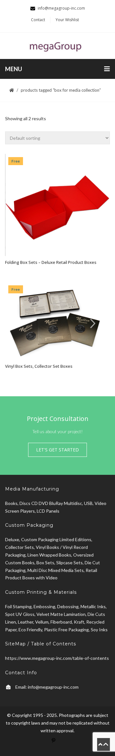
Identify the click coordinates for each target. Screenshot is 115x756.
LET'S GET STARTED (57, 450)
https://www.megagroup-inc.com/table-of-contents (57, 658)
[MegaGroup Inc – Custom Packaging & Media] (57, 46)
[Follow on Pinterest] (57, 744)
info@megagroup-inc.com (53, 687)
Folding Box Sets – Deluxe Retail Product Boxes (50, 262)
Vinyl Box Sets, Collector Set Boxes (39, 366)
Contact (38, 19)
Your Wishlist (67, 19)
